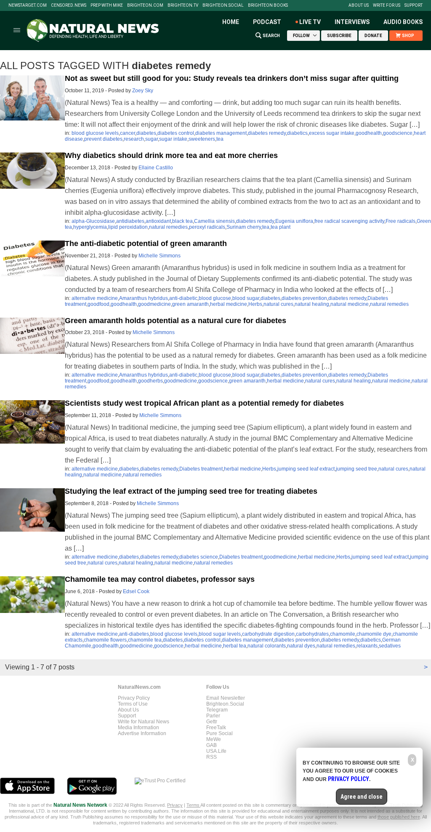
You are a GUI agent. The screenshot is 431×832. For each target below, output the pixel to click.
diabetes (146, 133)
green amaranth (190, 304)
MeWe (213, 739)
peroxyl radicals (207, 227)
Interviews (352, 22)
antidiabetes (130, 221)
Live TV (310, 22)
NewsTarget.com (27, 5)
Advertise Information (142, 733)
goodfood (98, 304)
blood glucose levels (95, 133)
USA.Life (216, 751)
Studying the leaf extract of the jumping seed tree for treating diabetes (191, 491)
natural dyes (301, 646)
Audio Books (403, 22)
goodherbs (150, 381)
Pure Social (219, 733)
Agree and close (362, 796)
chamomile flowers (105, 640)
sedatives (390, 646)
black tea (182, 221)
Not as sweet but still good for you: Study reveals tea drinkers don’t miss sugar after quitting (232, 78)
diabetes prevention (304, 298)
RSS (211, 757)
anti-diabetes (134, 634)
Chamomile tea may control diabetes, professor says (160, 579)
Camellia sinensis (214, 221)
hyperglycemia (90, 227)
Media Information (138, 727)
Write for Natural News (143, 722)
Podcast (267, 22)
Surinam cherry (243, 227)
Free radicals (400, 221)
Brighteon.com (145, 5)
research (134, 139)
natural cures (278, 304)
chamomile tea (145, 640)
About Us (359, 5)
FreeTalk (216, 727)
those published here (399, 816)
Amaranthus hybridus (143, 298)
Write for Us (386, 5)
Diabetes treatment (201, 469)
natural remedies (168, 227)
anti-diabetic (183, 298)
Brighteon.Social (223, 5)
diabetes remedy (267, 133)
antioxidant (158, 221)
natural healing (312, 304)
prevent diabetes (103, 139)
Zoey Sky (142, 91)
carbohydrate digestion (268, 634)
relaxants (367, 646)
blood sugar (245, 298)
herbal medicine (228, 304)
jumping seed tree (356, 469)
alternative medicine (95, 298)
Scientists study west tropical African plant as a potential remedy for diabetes (204, 403)
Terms (193, 805)
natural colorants (266, 646)
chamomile (342, 634)
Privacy (175, 805)
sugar (151, 139)
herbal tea (234, 646)
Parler (213, 716)
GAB (211, 745)
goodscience (397, 133)
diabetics (297, 133)
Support (413, 5)
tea (219, 139)
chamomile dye (374, 634)
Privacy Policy (134, 698)
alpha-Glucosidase (93, 221)
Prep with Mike (106, 5)
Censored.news (68, 5)
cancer (127, 133)
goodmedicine (154, 304)
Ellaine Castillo (155, 168)
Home (230, 22)
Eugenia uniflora (294, 221)
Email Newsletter (225, 698)
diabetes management (221, 133)
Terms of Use (133, 704)
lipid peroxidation (128, 227)
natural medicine (349, 304)
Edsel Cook (136, 591)
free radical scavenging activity (349, 221)
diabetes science (198, 557)
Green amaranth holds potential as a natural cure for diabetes (175, 320)
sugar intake (173, 139)
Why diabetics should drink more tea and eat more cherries (171, 155)
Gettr (211, 722)
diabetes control (175, 133)
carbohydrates (312, 634)
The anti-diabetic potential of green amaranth (146, 243)
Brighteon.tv (183, 5)
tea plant (280, 227)
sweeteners (202, 139)
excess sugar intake (331, 133)
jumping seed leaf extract (306, 469)
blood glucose (215, 298)
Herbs (255, 304)
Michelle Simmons (159, 256)
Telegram (217, 710)
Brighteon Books (268, 5)
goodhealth (369, 133)
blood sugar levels (220, 634)
